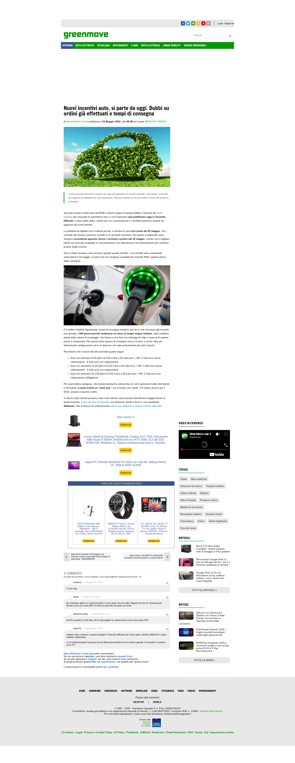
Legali (78, 732)
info (140, 577)
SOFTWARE (126, 691)
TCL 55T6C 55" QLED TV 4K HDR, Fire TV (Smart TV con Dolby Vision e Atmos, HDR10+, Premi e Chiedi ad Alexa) (154, 528)
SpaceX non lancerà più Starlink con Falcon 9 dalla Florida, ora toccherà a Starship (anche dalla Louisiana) (202, 618)
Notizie (184, 604)
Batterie (204, 493)
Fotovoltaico (187, 521)
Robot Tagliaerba (218, 521)
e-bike (183, 479)
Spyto (76, 597)
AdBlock (145, 732)
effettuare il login (79, 653)
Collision (77, 582)
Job (206, 732)
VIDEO (181, 691)
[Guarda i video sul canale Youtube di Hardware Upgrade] (203, 23)
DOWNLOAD (142, 691)
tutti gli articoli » (204, 590)
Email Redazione (176, 732)
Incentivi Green (214, 514)
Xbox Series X (125, 417)
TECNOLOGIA (103, 45)
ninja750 (77, 628)
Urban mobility (188, 493)
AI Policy (119, 732)
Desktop (138, 702)
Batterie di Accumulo (191, 507)
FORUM (191, 691)
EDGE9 (154, 691)
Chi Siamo (67, 732)
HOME (82, 691)
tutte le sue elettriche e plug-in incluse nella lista (135, 406)
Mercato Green (155, 121)
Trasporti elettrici (215, 486)
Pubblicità (132, 732)
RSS (190, 732)
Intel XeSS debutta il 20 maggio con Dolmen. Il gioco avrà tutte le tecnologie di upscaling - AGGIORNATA (90, 556)
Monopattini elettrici (191, 514)
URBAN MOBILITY (172, 45)
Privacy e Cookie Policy (98, 732)
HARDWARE (95, 691)
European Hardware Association (146, 724)
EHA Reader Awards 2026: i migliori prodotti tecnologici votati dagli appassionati (211, 632)
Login (220, 23)
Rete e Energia (188, 500)
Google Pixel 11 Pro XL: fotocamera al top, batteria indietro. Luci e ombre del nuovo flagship (210, 576)
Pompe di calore (208, 500)
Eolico (201, 521)
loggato (92, 659)
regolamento (108, 661)
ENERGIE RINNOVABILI (195, 45)
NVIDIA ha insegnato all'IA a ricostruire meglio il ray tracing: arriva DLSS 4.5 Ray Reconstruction (212, 646)
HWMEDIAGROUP (207, 691)
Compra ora (125, 425)
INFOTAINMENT (120, 45)
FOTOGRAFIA (167, 691)
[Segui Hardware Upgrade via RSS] (198, 23)
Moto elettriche (199, 479)
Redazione (158, 732)
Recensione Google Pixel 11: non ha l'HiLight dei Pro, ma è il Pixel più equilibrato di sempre (213, 562)
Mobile (157, 702)
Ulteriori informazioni (211, 711)
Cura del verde (188, 528)
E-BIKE (134, 45)
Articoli (184, 538)
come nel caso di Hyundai (95, 402)
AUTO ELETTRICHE (85, 45)
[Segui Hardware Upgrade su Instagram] (208, 23)
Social (198, 732)
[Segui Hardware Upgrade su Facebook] (183, 23)
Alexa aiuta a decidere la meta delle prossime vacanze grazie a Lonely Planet (144, 556)
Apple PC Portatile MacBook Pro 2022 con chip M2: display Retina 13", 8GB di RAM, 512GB (125, 464)
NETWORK (67, 45)
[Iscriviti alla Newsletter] (193, 23)
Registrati (229, 23)
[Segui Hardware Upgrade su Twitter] (188, 23)
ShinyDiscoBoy (80, 614)
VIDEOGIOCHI (110, 691)
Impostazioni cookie (222, 732)
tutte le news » (204, 660)
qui (105, 666)
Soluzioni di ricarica (191, 486)
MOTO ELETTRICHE (150, 45)
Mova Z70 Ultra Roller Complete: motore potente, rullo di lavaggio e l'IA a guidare (213, 549)
